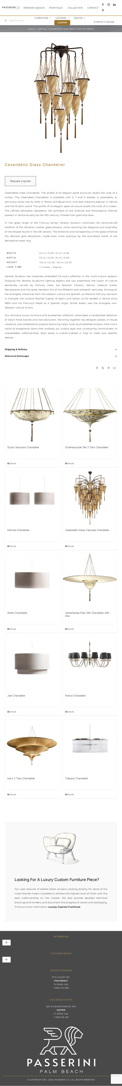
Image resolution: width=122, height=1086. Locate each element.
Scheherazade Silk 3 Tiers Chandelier (86, 447)
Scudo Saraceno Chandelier (23, 447)
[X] (103, 368)
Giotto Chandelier (17, 612)
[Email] (114, 368)
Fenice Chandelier (75, 695)
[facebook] (103, 4)
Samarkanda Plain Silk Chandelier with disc (87, 614)
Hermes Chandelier (18, 530)
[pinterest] (103, 10)
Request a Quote (20, 181)
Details (13, 463)
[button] (61, 349)
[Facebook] (97, 368)
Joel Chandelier (16, 695)
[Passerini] (11, 7)
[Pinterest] (109, 368)
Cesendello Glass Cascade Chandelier (87, 530)
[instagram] (108, 4)
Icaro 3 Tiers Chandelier (21, 778)
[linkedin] (114, 4)
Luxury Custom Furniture (63, 879)
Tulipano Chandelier (76, 778)
